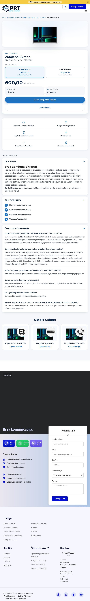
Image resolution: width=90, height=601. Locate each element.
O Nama (7, 554)
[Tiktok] (58, 594)
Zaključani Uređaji (38, 561)
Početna (5, 17)
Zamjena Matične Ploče (74, 343)
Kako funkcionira (13, 200)
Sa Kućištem (65, 72)
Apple (11, 17)
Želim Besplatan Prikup (45, 100)
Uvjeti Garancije (9, 596)
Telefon (54, 460)
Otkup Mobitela (10, 540)
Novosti (7, 558)
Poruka (54, 481)
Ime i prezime (57, 439)
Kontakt (7, 562)
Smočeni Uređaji (38, 565)
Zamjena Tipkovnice (45, 343)
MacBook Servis (10, 528)
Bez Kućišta (25, 72)
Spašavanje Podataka (13, 536)
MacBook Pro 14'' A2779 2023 (34, 17)
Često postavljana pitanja (17, 228)
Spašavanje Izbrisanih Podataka (40, 555)
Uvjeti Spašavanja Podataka (15, 598)
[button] (77, 6)
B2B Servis (36, 536)
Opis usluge (10, 161)
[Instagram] (66, 594)
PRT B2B (7, 566)
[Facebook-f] (73, 594)
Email (54, 450)
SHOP (34, 532)
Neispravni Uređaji (39, 568)
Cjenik (34, 528)
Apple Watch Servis (12, 532)
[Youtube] (81, 594)
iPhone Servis (9, 524)
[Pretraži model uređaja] (64, 6)
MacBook (18, 17)
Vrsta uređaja (57, 471)
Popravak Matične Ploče (15, 343)
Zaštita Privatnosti (24, 596)
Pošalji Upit (45, 107)
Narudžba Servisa (38, 524)
